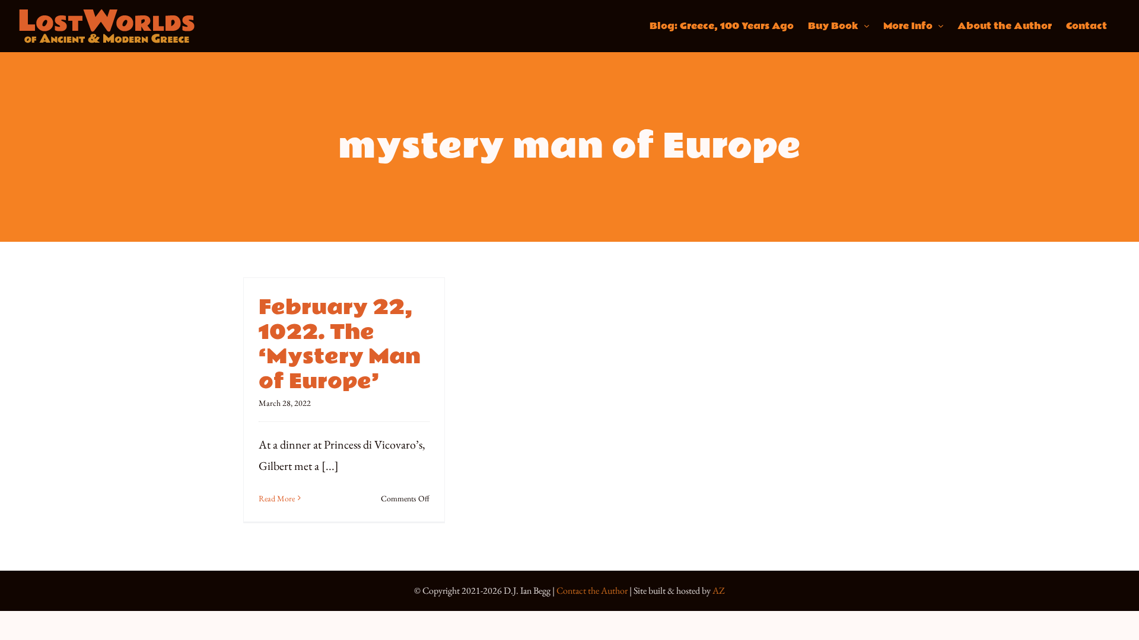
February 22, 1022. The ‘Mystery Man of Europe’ (340, 345)
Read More (277, 498)
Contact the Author (592, 590)
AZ (718, 590)
